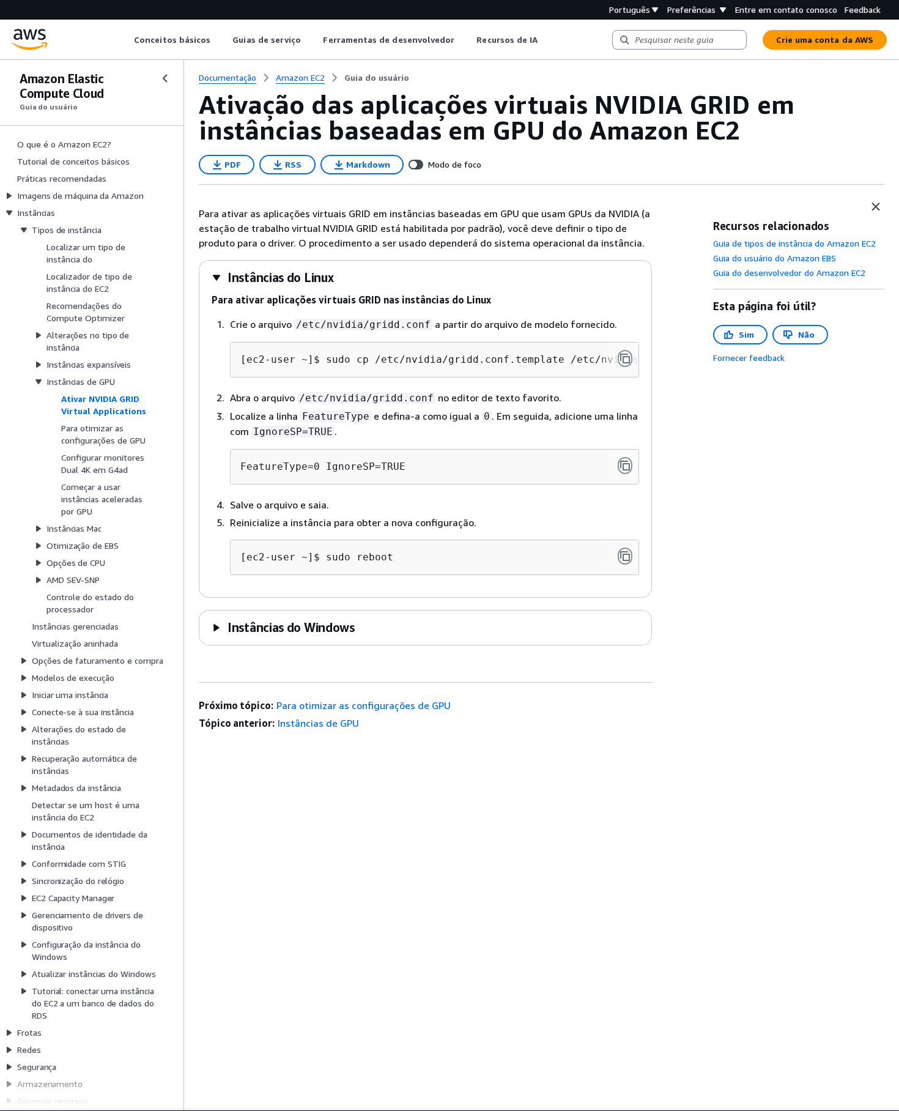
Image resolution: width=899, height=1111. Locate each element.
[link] (376, 78)
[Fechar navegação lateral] (165, 78)
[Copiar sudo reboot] (625, 556)
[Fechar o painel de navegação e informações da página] (875, 207)
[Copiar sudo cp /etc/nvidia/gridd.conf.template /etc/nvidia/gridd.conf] (625, 358)
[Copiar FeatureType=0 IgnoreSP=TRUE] (625, 465)
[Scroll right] (547, 40)
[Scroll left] (125, 40)
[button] (272, 277)
